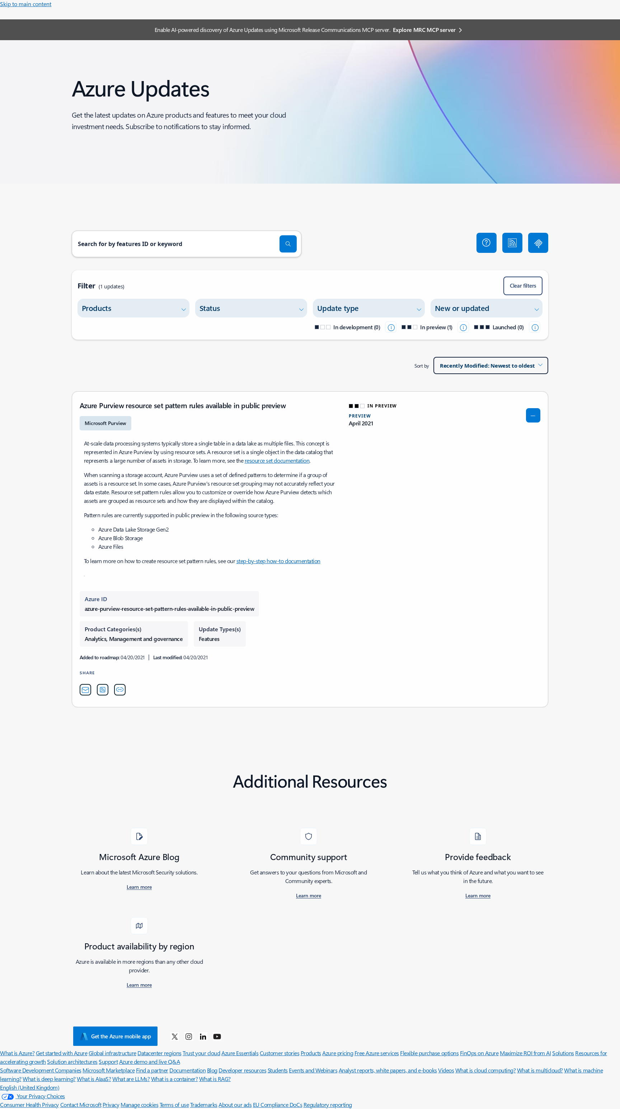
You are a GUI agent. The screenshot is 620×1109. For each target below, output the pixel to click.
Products (311, 1053)
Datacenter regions (159, 1053)
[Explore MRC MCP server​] (538, 243)
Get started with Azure (61, 1053)
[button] (486, 243)
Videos (446, 1070)
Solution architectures (72, 1061)
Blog (212, 1070)
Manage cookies (139, 1104)
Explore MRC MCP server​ (424, 29)
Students (278, 1070)
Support (108, 1061)
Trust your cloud (201, 1053)
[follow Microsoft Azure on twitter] (174, 1036)
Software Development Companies (40, 1070)
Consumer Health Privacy (29, 1104)
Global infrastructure (112, 1053)
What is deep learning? (49, 1078)
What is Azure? (17, 1053)
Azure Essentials (239, 1053)
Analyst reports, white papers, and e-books (388, 1070)
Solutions (563, 1053)
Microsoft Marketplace (109, 1070)
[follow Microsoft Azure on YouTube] (217, 1036)
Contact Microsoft (81, 1104)
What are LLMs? (131, 1078)
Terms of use (174, 1104)
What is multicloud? (540, 1070)
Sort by (421, 365)
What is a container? (174, 1078)
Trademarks (203, 1104)
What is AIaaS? (94, 1078)
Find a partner (152, 1070)
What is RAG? (215, 1078)
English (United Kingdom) (29, 1087)
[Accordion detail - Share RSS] (102, 689)
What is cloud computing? (485, 1070)
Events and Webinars (313, 1070)
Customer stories (279, 1053)
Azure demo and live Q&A (149, 1061)
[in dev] (391, 327)
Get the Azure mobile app (121, 1036)
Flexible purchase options (429, 1053)
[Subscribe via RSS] (512, 243)
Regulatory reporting (328, 1104)
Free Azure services (376, 1053)
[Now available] (534, 327)
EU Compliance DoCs (277, 1104)
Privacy (111, 1104)
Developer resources (242, 1070)
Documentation (187, 1070)
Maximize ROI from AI (525, 1053)
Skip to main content (25, 4)
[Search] (288, 244)
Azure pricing (337, 1053)
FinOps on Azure (479, 1053)
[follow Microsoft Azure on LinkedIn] (203, 1036)
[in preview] (463, 327)
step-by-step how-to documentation (278, 561)
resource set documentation (277, 460)
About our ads (235, 1104)
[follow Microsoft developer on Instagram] (188, 1036)
